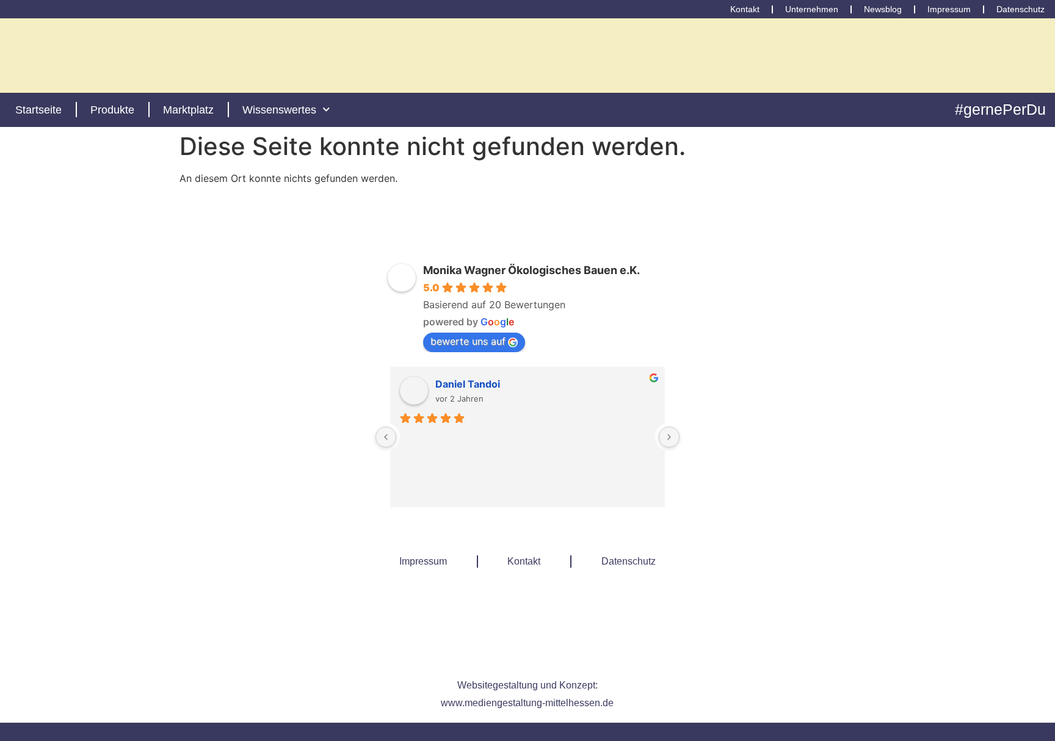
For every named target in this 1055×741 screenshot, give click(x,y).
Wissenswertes (279, 110)
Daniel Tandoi (467, 384)
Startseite (38, 110)
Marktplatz (188, 110)
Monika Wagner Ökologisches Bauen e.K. (531, 270)
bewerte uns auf (468, 341)
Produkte (112, 110)
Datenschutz (628, 561)
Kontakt (523, 561)
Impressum (423, 561)
